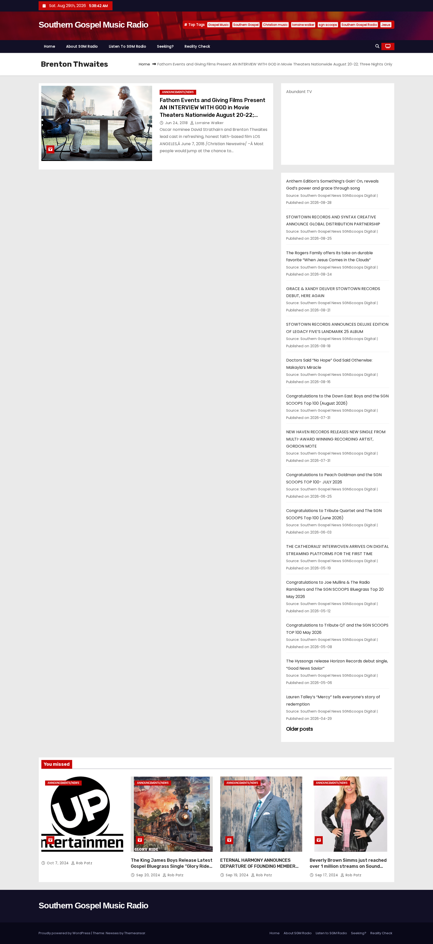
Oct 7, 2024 (58, 863)
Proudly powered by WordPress (65, 933)
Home (49, 46)
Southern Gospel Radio (359, 25)
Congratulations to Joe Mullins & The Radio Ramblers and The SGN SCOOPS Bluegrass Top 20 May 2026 (335, 589)
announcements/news (178, 92)
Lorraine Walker (209, 122)
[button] (377, 46)
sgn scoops (328, 25)
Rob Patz (83, 863)
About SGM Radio (82, 46)
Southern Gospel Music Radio (93, 24)
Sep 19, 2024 (238, 875)
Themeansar (134, 933)
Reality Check (197, 46)
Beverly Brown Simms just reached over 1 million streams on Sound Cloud (348, 866)
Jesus (385, 25)
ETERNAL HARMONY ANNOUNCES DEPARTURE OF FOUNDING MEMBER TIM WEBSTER (257, 866)
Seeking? (165, 46)
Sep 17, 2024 (327, 875)
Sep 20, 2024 (148, 875)
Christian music (275, 25)
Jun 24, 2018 (177, 122)
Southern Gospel (246, 25)
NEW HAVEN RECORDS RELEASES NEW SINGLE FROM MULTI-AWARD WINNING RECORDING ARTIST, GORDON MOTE (335, 439)
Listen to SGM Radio (127, 46)
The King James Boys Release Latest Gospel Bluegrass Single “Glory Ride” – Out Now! (171, 866)
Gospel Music (218, 25)
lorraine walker (303, 25)
